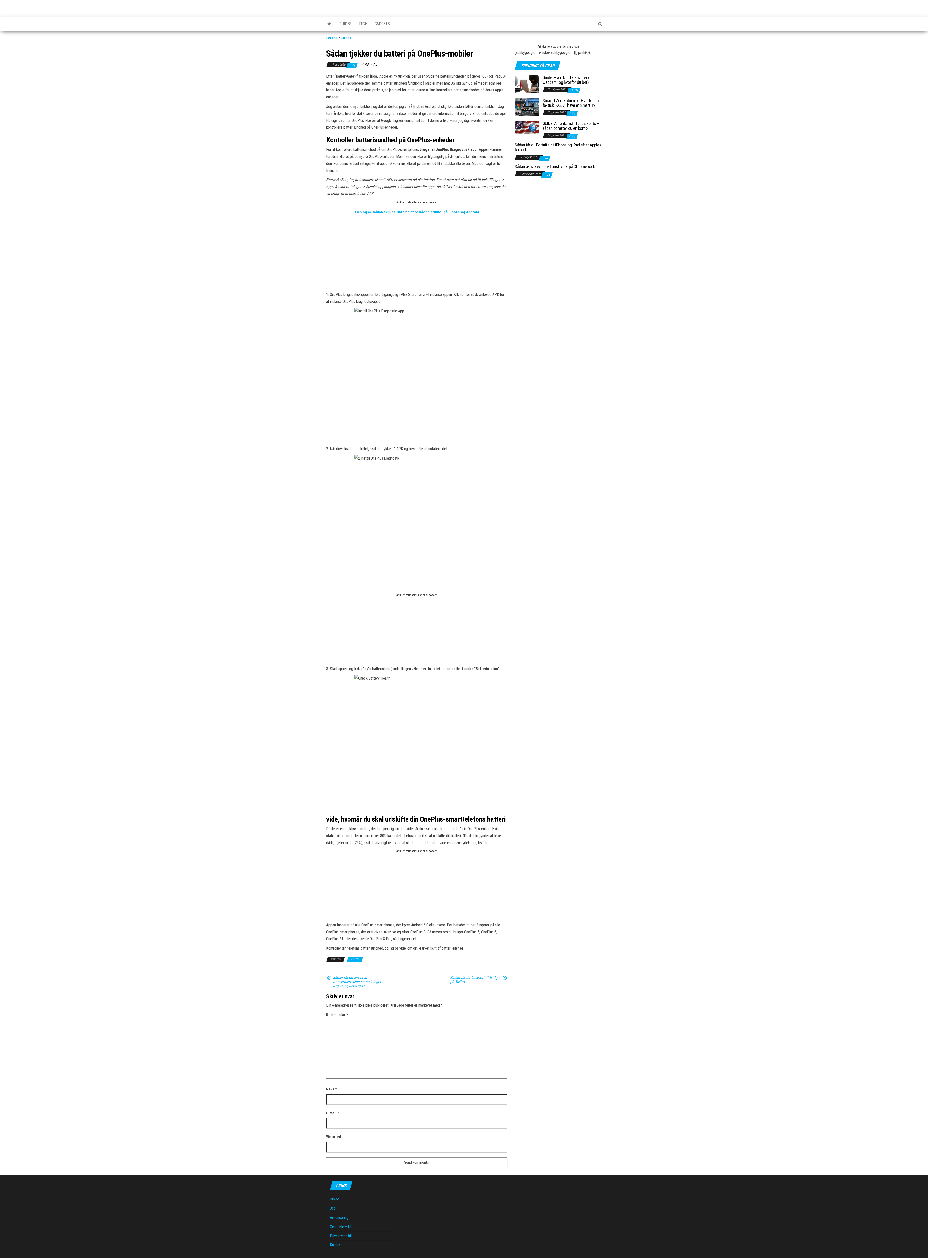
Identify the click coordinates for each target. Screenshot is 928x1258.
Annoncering (339, 1217)
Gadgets (382, 24)
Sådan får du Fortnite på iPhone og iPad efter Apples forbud (558, 147)
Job (333, 1208)
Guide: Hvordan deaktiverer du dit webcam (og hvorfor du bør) (570, 80)
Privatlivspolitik (341, 1236)
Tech (363, 24)
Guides (345, 24)
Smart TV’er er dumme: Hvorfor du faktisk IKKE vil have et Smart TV (571, 103)
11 (571, 90)
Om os (335, 1199)
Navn (331, 1089)
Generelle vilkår (341, 1226)
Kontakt (335, 1245)
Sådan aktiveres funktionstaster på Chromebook (555, 166)
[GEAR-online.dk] (329, 24)
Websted (333, 1136)
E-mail (332, 1113)
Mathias (371, 64)
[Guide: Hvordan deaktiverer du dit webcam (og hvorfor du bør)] (527, 84)
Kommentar (337, 1014)
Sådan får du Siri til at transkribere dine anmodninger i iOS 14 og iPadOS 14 (358, 981)
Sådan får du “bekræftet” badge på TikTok (474, 979)
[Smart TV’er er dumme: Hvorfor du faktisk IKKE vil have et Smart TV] (527, 107)
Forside (332, 38)
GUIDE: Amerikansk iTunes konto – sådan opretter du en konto (571, 126)
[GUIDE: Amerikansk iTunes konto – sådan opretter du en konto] (527, 127)
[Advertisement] (417, 257)
